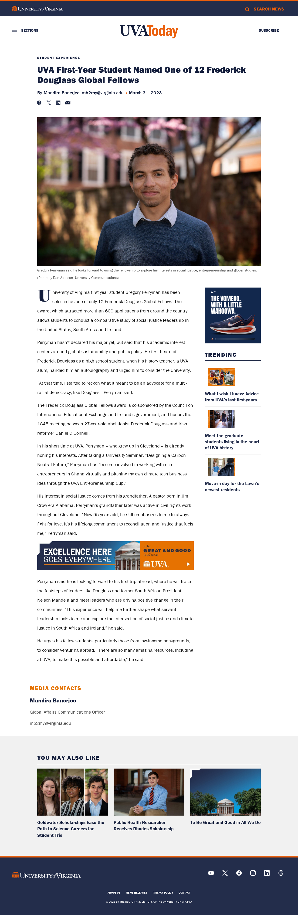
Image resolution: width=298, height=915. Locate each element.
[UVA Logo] (46, 875)
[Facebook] (239, 875)
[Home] (149, 31)
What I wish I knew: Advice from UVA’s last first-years (232, 397)
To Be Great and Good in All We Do (225, 822)
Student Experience (58, 58)
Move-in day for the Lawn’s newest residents (232, 486)
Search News (269, 9)
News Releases (136, 892)
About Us (114, 892)
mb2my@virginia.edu (103, 92)
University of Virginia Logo (37, 8)
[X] (225, 875)
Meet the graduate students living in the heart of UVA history (232, 442)
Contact (184, 892)
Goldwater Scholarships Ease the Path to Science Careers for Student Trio (70, 828)
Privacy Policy (163, 892)
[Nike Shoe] (233, 315)
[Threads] (281, 875)
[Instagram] (253, 875)
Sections (29, 30)
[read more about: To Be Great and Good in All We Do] (225, 792)
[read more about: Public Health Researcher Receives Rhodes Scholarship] (149, 792)
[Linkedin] (267, 875)
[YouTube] (211, 875)
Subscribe (269, 30)
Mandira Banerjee (53, 700)
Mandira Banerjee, (62, 92)
